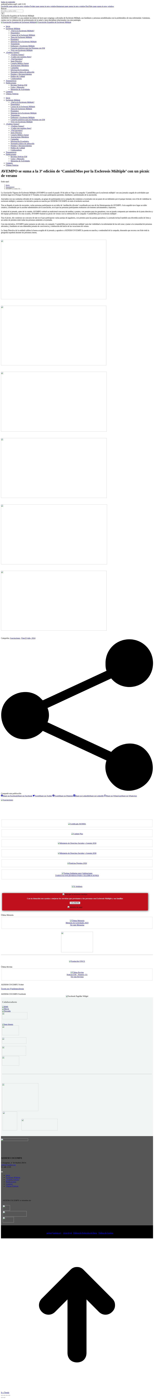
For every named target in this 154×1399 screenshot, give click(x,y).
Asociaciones (15, 638)
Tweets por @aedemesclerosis (12, 989)
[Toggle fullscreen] (7, 1395)
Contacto (9, 1184)
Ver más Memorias (77, 925)
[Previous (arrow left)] (2, 1397)
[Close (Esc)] (2, 1395)
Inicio (8, 1175)
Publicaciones (11, 1182)
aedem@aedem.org (8, 1165)
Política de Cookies (106, 1233)
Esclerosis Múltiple (13, 1177)
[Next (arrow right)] (4, 1397)
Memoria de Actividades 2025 (77, 923)
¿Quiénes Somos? (12, 1180)
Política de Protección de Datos (85, 1233)
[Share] (4, 1395)
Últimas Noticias (12, 1186)
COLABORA (75, 903)
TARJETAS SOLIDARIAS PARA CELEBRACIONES (77, 875)
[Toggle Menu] (2, 1171)
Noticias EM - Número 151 (77, 975)
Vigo (23, 638)
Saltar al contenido (8, 2)
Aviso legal (67, 1233)
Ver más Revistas (77, 977)
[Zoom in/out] (9, 1395)
